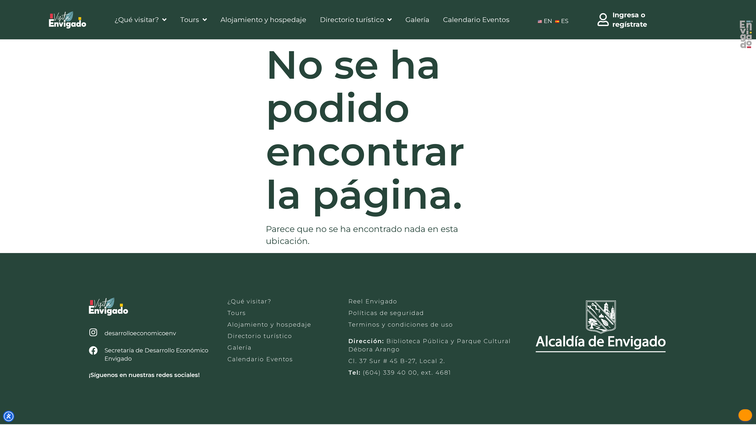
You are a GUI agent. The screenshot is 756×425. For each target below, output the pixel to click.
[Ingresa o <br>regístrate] (603, 19)
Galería (417, 20)
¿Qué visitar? (136, 20)
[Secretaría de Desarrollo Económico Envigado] (93, 350)
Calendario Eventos (476, 20)
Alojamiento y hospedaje (263, 20)
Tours (189, 20)
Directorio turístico (352, 20)
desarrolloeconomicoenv (140, 333)
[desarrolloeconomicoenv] (93, 332)
